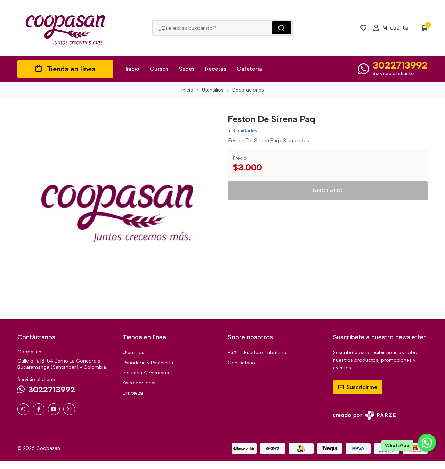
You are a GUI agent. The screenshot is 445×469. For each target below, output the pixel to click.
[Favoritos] (363, 28)
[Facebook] (38, 409)
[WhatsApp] (23, 409)
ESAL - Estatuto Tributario (257, 353)
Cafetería (249, 68)
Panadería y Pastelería (148, 363)
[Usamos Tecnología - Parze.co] (364, 415)
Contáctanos (243, 363)
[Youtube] (54, 409)
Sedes (187, 68)
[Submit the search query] (281, 27)
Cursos (159, 68)
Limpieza (133, 393)
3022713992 (400, 65)
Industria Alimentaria (146, 373)
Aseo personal (139, 383)
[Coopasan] (65, 27)
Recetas (215, 68)
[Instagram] (69, 409)
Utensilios (133, 353)
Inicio (132, 68)
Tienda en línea (71, 69)
